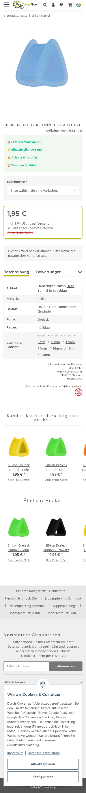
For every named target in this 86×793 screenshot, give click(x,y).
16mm (57, 348)
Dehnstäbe (57, 591)
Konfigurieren (43, 777)
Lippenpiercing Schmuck (63, 598)
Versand (43, 223)
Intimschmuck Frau (62, 613)
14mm (42, 348)
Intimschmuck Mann (25, 613)
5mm (54, 336)
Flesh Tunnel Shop (44, 787)
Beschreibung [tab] (16, 272)
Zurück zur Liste (17, 16)
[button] (45, 4)
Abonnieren (66, 666)
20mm (45, 355)
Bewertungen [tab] (49, 272)
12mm (70, 342)
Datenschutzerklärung (44, 753)
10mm (55, 342)
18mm (72, 348)
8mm (41, 342)
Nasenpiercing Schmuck (27, 606)
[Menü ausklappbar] (6, 2)
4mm (41, 336)
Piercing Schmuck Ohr (21, 598)
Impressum (15, 753)
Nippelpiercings (65, 606)
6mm (67, 336)
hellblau (44, 327)
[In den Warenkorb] (7, 24)
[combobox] (43, 190)
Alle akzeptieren (43, 764)
